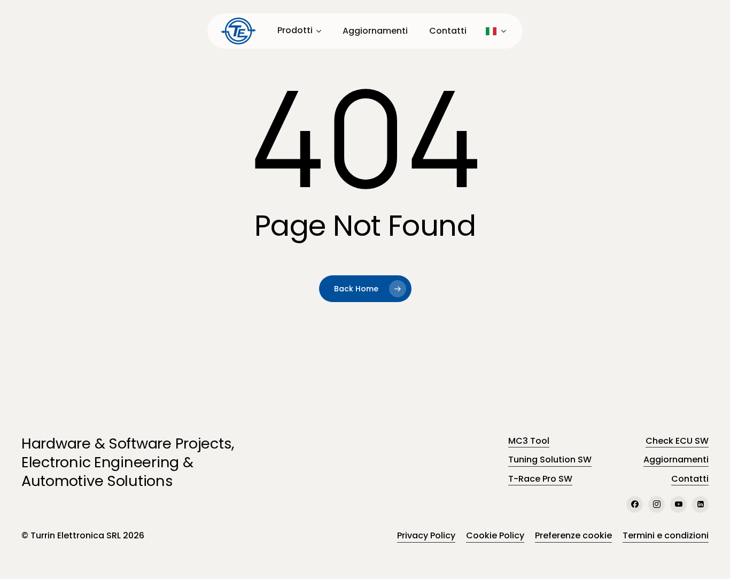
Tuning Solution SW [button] (550, 459)
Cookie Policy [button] (495, 535)
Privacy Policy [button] (426, 535)
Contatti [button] (690, 479)
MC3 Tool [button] (528, 441)
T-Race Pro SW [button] (540, 479)
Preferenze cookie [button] (573, 535)
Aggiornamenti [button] (676, 459)
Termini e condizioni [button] (666, 535)
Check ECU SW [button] (677, 441)
